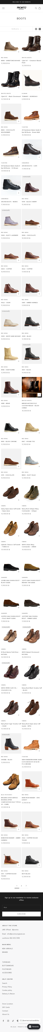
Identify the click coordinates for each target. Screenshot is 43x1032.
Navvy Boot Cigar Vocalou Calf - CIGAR (11, 725)
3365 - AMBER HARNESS (30, 303)
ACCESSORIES (7, 973)
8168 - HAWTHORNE (8, 370)
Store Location (7, 1004)
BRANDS (5, 952)
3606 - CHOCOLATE (29, 235)
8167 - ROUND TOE (28, 441)
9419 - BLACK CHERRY (29, 202)
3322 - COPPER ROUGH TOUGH (30, 839)
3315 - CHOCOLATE (7, 475)
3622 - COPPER (27, 269)
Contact (5, 1011)
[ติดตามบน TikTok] (13, 1021)
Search (4, 983)
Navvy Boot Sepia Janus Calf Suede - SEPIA (31, 725)
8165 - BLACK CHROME (9, 441)
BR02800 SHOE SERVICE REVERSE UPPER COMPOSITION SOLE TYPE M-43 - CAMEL (11, 801)
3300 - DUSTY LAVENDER (9, 235)
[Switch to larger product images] (36, 29)
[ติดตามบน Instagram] (8, 1021)
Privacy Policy (7, 987)
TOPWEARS (6, 962)
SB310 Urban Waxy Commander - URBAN (29, 546)
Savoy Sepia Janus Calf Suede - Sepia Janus (11, 510)
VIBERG (3, 506)
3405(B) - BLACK (6, 760)
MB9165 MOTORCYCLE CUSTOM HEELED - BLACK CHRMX (30, 405)
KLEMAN (24, 93)
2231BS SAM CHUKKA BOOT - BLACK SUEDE (11, 581)
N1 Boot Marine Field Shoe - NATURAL (10, 653)
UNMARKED (25, 163)
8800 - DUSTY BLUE (29, 475)
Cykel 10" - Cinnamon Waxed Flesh (31, 62)
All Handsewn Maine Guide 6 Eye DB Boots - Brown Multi (31, 131)
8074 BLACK (26, 874)
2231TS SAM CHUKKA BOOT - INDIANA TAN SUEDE (31, 581)
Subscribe (21, 914)
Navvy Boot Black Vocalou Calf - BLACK (32, 689)
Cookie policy (7, 990)
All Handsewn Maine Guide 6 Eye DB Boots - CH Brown (10, 167)
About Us (5, 1014)
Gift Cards (6, 1007)
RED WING (4, 57)
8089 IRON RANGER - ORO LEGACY (31, 799)
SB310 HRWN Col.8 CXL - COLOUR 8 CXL (9, 689)
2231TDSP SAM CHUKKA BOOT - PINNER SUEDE (30, 617)
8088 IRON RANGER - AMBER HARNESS (10, 839)
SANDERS (4, 577)
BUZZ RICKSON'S (6, 795)
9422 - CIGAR (5, 303)
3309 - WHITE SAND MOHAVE (11, 336)
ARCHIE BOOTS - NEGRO (9, 202)
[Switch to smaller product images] (40, 29)
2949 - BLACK (26, 336)
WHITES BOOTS (27, 57)
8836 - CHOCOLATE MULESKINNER (8, 131)
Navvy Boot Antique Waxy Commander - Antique (30, 510)
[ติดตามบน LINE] (18, 1021)
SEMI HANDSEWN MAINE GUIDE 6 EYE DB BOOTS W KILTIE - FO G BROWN (32, 762)
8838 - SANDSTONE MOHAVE (10, 61)
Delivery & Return (8, 994)
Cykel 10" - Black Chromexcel (11, 96)
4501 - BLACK (26, 370)
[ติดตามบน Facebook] (3, 1021)
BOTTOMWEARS (8, 966)
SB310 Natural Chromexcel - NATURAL (31, 653)
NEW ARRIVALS (7, 949)
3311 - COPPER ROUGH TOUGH (8, 875)
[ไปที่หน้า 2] (26, 885)
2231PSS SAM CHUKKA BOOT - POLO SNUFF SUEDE (10, 617)
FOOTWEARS (6, 969)
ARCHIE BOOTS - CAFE (29, 166)
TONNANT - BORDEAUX (29, 96)
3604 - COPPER (6, 269)
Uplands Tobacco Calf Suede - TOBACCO (10, 546)
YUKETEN (25, 127)
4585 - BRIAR (5, 403)
